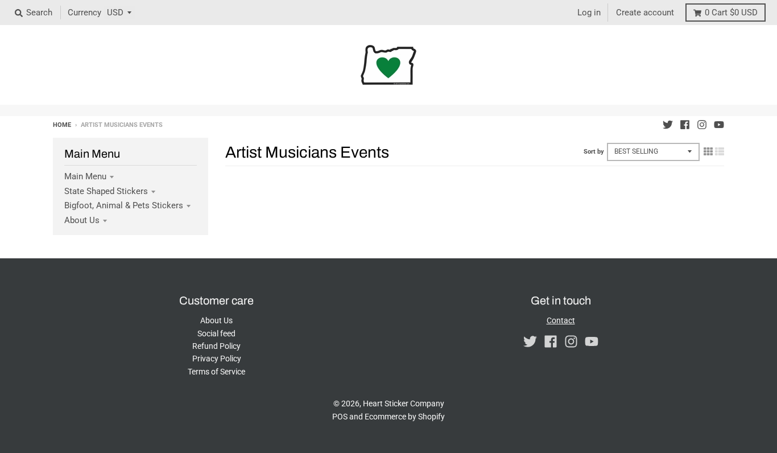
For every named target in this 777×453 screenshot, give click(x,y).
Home (62, 125)
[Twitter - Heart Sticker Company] (668, 125)
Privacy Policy (216, 358)
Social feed (216, 333)
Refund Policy (216, 346)
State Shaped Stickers (106, 191)
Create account (645, 12)
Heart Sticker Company (403, 403)
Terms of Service (216, 371)
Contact (561, 320)
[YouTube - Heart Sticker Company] (719, 125)
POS (340, 416)
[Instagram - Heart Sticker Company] (702, 125)
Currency (84, 12)
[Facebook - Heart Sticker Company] (685, 125)
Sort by (594, 151)
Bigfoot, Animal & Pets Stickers (123, 205)
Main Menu (85, 176)
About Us (82, 220)
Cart (731, 12)
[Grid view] (708, 151)
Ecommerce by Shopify (405, 416)
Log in (589, 12)
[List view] (719, 151)
